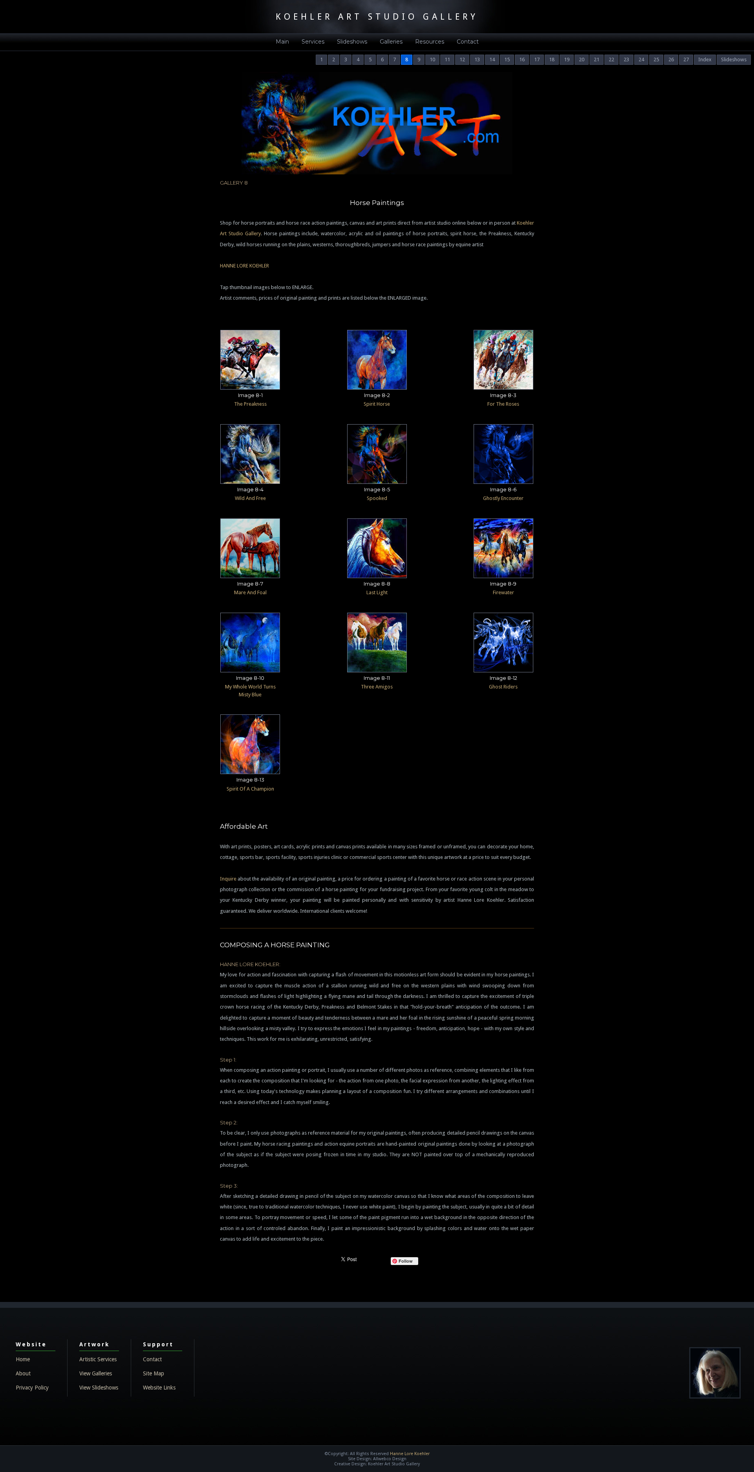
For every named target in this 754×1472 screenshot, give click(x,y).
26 (671, 59)
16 (522, 59)
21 (596, 59)
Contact (468, 41)
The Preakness (250, 404)
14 (492, 59)
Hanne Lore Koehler (410, 1453)
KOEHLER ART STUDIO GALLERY (377, 17)
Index (705, 59)
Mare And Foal (250, 592)
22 (611, 59)
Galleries (391, 41)
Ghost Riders (503, 687)
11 (447, 59)
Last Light (377, 592)
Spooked (377, 498)
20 (581, 59)
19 (566, 59)
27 (686, 59)
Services (313, 41)
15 (507, 59)
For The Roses (503, 404)
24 (641, 59)
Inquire (228, 879)
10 (432, 59)
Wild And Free (250, 498)
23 (626, 59)
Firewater (503, 592)
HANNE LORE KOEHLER (244, 266)
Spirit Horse (377, 404)
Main (282, 41)
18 (552, 59)
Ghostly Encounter (503, 498)
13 (477, 59)
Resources (429, 41)
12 (462, 59)
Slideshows (352, 41)
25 (656, 59)
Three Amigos (377, 687)
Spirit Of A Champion (250, 789)
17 (537, 59)
